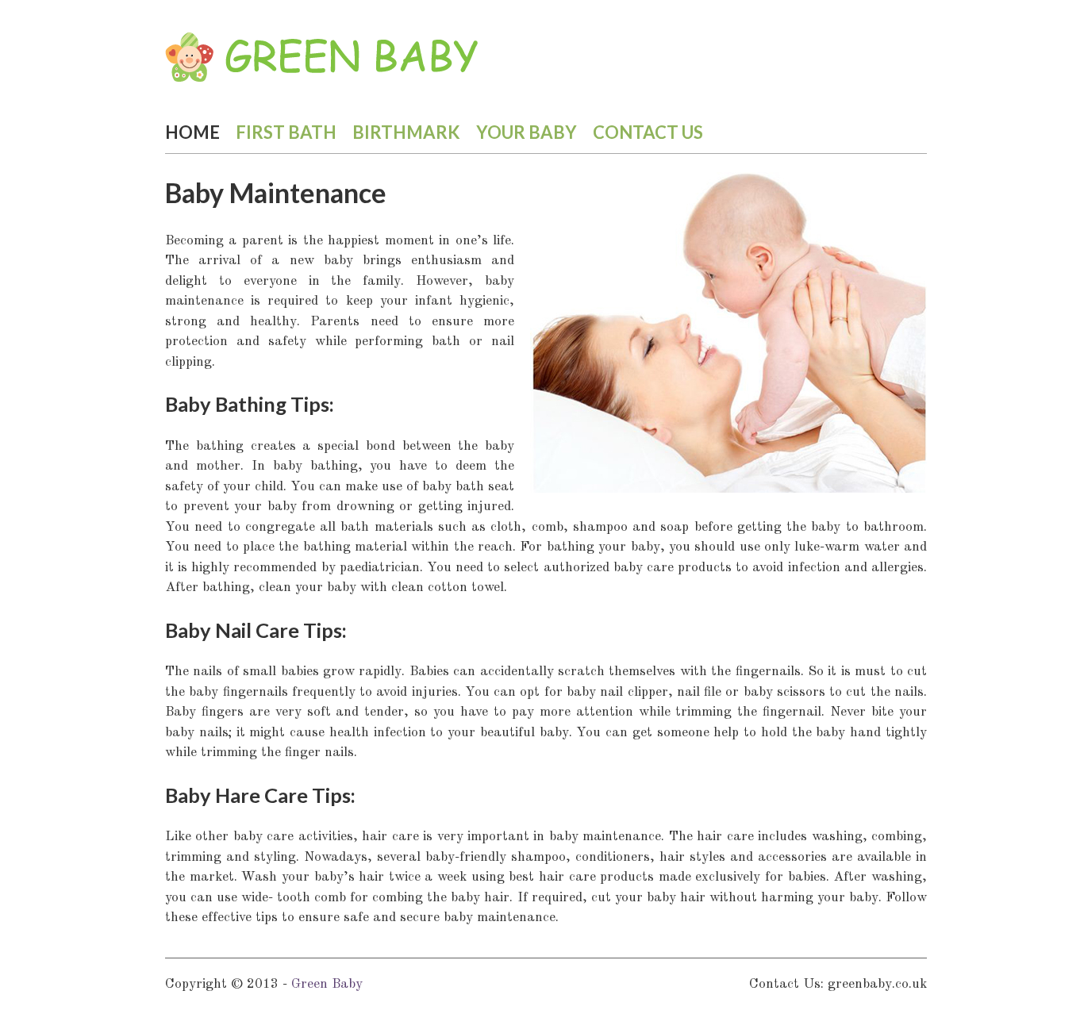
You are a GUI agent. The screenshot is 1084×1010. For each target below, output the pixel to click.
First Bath (286, 132)
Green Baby (327, 984)
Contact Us (648, 132)
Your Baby (526, 132)
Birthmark (406, 132)
